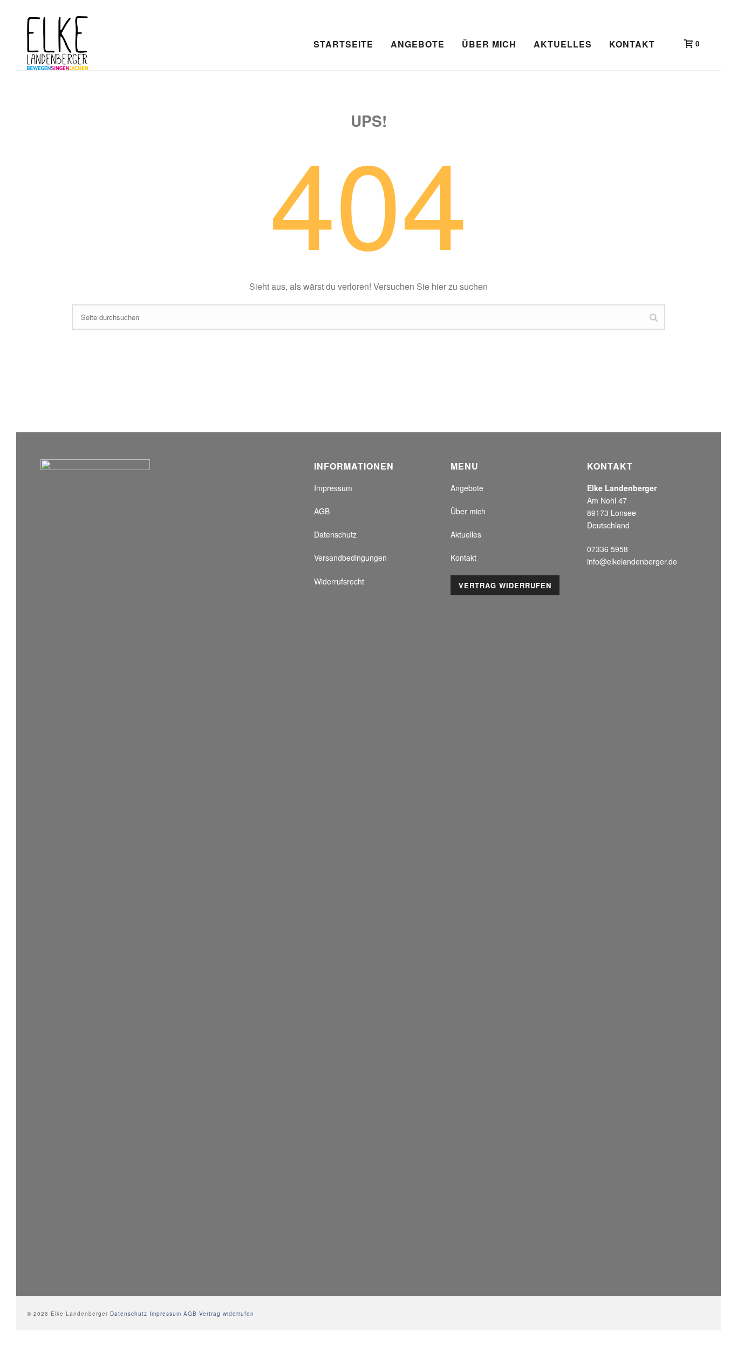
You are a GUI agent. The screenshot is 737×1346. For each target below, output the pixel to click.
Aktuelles (563, 44)
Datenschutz (335, 534)
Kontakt (632, 44)
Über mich (489, 44)
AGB (322, 511)
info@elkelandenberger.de (632, 561)
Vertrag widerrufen (505, 585)
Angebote (418, 44)
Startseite (343, 44)
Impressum (333, 487)
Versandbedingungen (350, 557)
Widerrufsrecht (339, 581)
